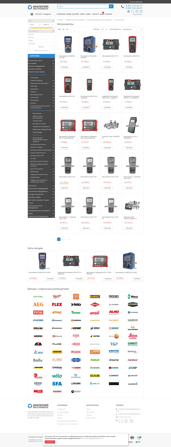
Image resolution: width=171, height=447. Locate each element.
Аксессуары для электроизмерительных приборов (40, 139)
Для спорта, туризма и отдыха (38, 200)
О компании (61, 409)
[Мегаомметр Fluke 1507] (68, 165)
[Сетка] (67, 29)
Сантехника (32, 186)
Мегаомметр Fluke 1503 (110, 177)
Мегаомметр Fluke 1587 (89, 177)
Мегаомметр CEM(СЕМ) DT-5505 (67, 56)
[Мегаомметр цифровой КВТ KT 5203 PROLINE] (68, 125)
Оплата (59, 418)
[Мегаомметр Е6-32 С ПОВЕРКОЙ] (132, 125)
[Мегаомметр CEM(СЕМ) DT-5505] (68, 44)
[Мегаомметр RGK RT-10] (111, 44)
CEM (31, 34)
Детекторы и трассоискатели (39, 161)
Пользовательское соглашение (67, 424)
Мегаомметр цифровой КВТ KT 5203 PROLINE (67, 137)
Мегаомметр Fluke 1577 (89, 217)
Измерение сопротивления (41, 126)
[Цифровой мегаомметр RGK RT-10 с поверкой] (132, 84)
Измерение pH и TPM (37, 156)
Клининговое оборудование (37, 191)
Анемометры (34, 97)
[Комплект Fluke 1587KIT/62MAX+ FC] (132, 205)
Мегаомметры (37, 135)
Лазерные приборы (36, 80)
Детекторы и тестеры (39, 124)
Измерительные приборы (37, 75)
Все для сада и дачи (35, 60)
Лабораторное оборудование (38, 216)
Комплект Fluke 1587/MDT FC (111, 137)
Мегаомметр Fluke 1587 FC (110, 217)
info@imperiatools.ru (124, 417)
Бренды (89, 415)
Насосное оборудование (36, 66)
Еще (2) (40, 46)
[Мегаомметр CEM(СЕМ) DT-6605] (89, 44)
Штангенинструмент (36, 169)
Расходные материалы (36, 194)
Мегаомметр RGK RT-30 (132, 56)
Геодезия (33, 92)
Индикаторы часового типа (39, 174)
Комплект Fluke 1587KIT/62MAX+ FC (130, 217)
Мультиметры (37, 113)
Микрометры (34, 171)
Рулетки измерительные (38, 153)
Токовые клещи (37, 121)
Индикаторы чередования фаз (42, 129)
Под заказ (107, 148)
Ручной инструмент (35, 69)
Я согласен (50, 442)
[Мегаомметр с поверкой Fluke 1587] (68, 205)
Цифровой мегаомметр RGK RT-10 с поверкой (131, 97)
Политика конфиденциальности (67, 421)
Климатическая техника (36, 72)
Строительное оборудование (38, 188)
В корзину (64, 67)
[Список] (64, 29)
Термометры (34, 89)
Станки (30, 203)
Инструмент (32, 63)
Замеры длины (35, 177)
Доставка (60, 415)
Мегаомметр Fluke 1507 (67, 177)
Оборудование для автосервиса (39, 211)
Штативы (33, 103)
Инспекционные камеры (38, 144)
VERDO (32, 44)
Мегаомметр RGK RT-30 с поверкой (89, 97)
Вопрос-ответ (91, 418)
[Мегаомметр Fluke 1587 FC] (111, 205)
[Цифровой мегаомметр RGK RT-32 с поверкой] (111, 84)
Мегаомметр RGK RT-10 (110, 56)
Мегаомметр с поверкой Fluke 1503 (132, 177)
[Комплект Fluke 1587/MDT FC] (111, 125)
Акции (88, 409)
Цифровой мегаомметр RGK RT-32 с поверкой (110, 97)
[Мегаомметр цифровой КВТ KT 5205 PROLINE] (89, 125)
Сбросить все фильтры (42, 50)
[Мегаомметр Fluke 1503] (111, 165)
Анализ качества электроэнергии (38, 117)
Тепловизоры (34, 100)
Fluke (32, 37)
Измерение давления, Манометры (41, 150)
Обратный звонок (137, 14)
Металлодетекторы (36, 94)
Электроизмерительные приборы (40, 110)
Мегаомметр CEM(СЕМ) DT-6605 (88, 56)
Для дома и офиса (34, 197)
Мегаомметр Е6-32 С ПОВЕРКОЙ (131, 137)
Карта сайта (90, 412)
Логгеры (33, 158)
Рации (30, 213)
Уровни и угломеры (36, 147)
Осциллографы (37, 132)
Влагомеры (34, 86)
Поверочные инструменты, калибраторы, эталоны (38, 181)
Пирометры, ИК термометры (39, 83)
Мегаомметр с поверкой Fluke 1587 (67, 217)
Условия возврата (63, 412)
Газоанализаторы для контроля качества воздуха (40, 107)
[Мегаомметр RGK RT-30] (132, 44)
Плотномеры (34, 77)
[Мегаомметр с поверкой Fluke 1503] (132, 165)
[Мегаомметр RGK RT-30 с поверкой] (89, 84)
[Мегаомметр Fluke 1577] (89, 205)
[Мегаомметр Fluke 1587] (89, 165)
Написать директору (136, 2)
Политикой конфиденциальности (92, 438)
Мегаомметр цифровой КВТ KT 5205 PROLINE (89, 137)
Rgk (31, 40)
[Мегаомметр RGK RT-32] (68, 84)
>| (69, 239)
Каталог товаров (43, 14)
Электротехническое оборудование (35, 207)
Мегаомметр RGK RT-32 (67, 96)
